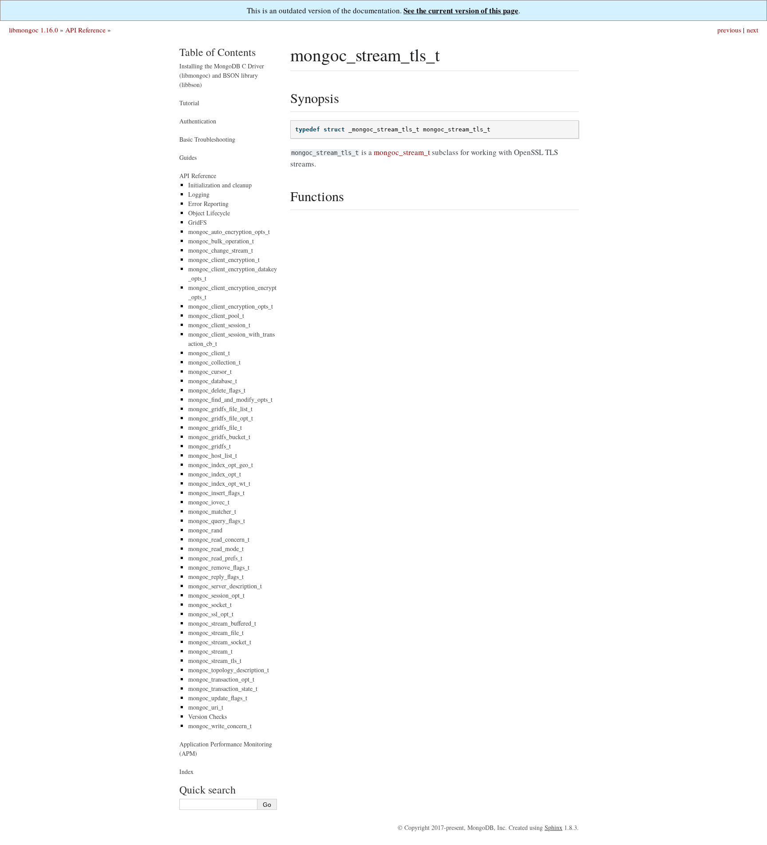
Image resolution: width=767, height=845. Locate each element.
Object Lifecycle (209, 213)
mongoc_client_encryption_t (224, 259)
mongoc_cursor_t (210, 371)
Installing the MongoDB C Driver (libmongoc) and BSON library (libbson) (221, 75)
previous (729, 29)
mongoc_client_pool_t (216, 315)
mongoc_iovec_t (208, 502)
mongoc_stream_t (210, 651)
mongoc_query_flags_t (216, 520)
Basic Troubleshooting (207, 139)
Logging (199, 194)
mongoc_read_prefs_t (215, 558)
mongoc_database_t (212, 381)
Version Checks (207, 716)
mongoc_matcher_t (212, 511)
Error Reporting (208, 203)
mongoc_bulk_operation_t (221, 241)
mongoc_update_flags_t (217, 698)
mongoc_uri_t (205, 707)
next (752, 29)
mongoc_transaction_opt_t (221, 679)
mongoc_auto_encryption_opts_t (229, 231)
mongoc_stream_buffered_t (222, 623)
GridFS (197, 222)
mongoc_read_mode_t (216, 548)
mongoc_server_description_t (225, 586)
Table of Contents (217, 52)
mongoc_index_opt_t (214, 474)
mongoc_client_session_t (219, 325)
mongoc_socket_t (210, 604)
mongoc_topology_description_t (228, 670)
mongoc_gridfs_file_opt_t (220, 418)
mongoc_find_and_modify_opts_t (230, 399)
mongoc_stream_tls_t (214, 660)
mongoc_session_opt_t (216, 595)
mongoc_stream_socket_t (219, 642)
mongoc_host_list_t (212, 455)
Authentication (197, 121)
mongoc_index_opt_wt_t (219, 483)
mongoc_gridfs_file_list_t (220, 409)
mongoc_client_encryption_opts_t (230, 306)
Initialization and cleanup (220, 185)
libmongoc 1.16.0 (33, 29)
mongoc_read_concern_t (218, 539)
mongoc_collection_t (214, 362)
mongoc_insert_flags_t (216, 492)
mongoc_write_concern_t (220, 726)
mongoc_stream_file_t (216, 632)
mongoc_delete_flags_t (216, 390)
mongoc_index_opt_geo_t (220, 464)
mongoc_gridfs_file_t (215, 427)
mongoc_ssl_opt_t (210, 614)
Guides (188, 157)
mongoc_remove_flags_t (218, 567)
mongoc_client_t (209, 353)
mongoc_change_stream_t (220, 250)
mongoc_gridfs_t (209, 446)
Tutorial (189, 103)
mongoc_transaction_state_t (222, 688)
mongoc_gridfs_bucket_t (219, 436)
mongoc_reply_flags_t (216, 576)
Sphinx (553, 827)
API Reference (85, 29)
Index (186, 771)
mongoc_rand (205, 530)
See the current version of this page (460, 10)
